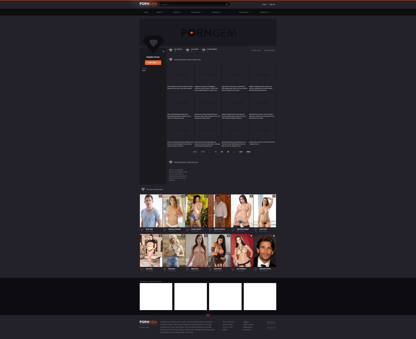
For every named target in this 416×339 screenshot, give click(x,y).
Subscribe (153, 62)
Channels (215, 12)
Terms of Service (229, 322)
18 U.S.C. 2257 (228, 327)
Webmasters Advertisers (247, 328)
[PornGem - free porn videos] (148, 4)
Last (240, 152)
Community (264, 12)
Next (248, 152)
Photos (176, 12)
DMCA (225, 330)
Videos (159, 12)
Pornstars (243, 12)
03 (228, 152)
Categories (195, 12)
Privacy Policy (227, 324)
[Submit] (227, 4)
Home (146, 12)
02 (222, 152)
